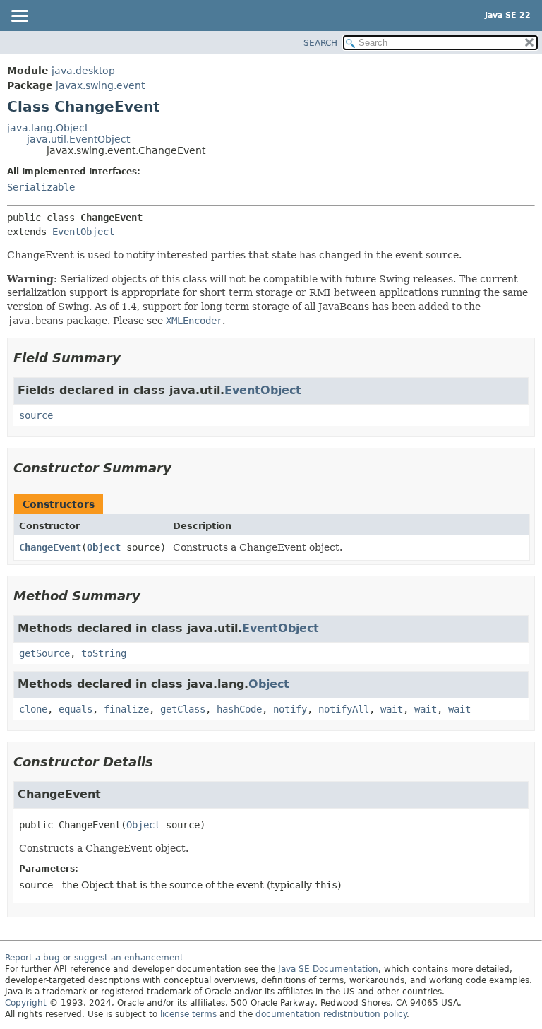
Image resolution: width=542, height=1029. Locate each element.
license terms (188, 1014)
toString (103, 653)
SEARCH (320, 43)
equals (75, 709)
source (36, 415)
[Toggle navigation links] (19, 17)
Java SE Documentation (328, 969)
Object (104, 547)
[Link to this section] (130, 357)
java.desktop (83, 70)
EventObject (83, 231)
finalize (126, 709)
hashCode (239, 709)
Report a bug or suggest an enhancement (94, 958)
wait (391, 709)
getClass (182, 709)
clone (33, 709)
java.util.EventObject (78, 139)
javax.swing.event (100, 85)
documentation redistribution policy (330, 1014)
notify (290, 709)
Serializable (41, 187)
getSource (44, 653)
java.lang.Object (47, 127)
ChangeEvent (50, 547)
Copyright (26, 1003)
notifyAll (343, 709)
